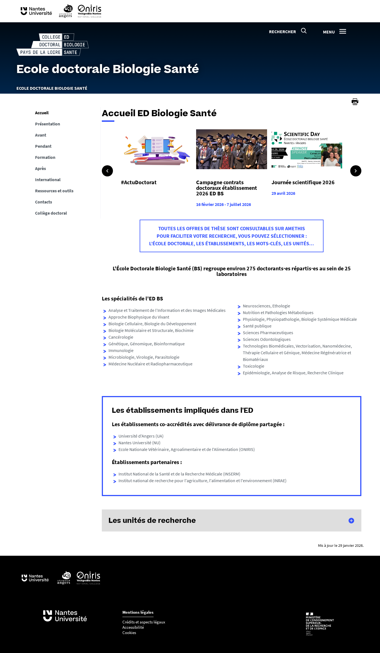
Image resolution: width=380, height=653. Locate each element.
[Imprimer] (355, 102)
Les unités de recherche (152, 520)
